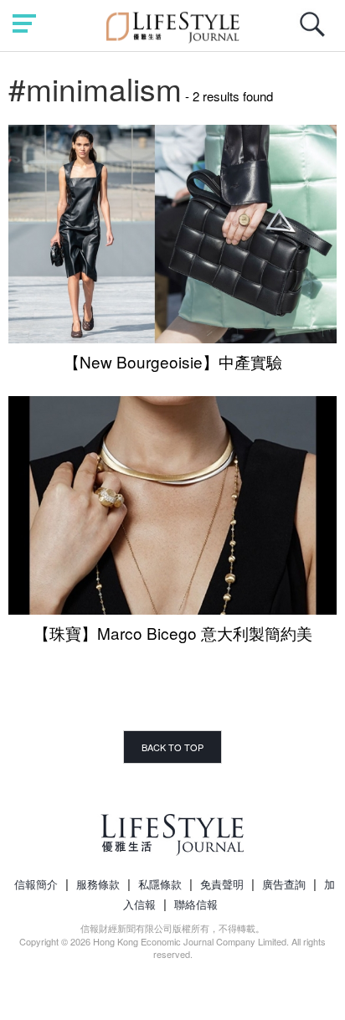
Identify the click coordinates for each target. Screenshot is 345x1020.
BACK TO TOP (172, 747)
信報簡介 (36, 884)
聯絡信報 (196, 904)
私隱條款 (160, 884)
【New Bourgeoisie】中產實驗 (173, 361)
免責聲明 (222, 884)
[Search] (316, 33)
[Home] (173, 24)
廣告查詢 (284, 884)
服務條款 (98, 884)
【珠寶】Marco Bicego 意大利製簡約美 (172, 632)
